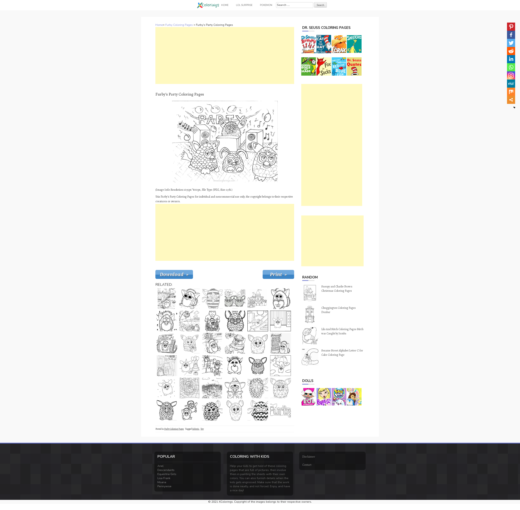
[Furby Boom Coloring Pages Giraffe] (235, 321)
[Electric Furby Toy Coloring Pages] (235, 410)
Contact (306, 465)
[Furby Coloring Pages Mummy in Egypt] (212, 343)
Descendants (165, 470)
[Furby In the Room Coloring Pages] (280, 321)
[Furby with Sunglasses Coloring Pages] (189, 298)
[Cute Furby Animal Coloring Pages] (167, 410)
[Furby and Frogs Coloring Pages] (212, 388)
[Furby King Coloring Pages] (258, 298)
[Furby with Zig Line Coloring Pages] (258, 410)
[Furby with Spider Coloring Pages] (235, 343)
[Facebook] (511, 35)
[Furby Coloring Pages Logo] (280, 410)
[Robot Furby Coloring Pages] (280, 388)
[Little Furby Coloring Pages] (167, 388)
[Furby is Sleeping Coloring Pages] (167, 298)
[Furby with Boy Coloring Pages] (212, 321)
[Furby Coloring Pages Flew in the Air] (189, 321)
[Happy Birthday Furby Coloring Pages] (189, 365)
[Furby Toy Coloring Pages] (258, 365)
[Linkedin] (511, 59)
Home (159, 25)
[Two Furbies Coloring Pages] (189, 410)
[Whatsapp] (511, 67)
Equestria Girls (166, 474)
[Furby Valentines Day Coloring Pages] (280, 298)
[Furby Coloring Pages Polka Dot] (258, 343)
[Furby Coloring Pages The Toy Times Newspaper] (167, 343)
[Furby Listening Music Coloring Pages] (212, 365)
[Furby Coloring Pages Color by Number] (189, 388)
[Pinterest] (511, 27)
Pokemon (266, 5)
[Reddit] (511, 51)
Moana (161, 482)
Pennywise (164, 486)
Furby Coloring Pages (179, 25)
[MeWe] (511, 83)
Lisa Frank (163, 478)
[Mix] (511, 92)
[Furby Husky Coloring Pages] (235, 365)
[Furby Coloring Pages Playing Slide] (258, 321)
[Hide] (514, 107)
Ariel (160, 466)
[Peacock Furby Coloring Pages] (212, 410)
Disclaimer (308, 457)
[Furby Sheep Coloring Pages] (235, 298)
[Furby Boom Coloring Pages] (258, 388)
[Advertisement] (224, 55)
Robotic (195, 429)
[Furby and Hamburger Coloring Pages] (280, 343)
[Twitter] (511, 43)
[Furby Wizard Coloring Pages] (235, 388)
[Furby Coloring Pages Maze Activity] (167, 365)
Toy (202, 429)
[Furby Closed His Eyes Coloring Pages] (167, 321)
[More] (511, 100)
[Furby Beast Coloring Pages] (212, 298)
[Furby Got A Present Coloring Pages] (189, 343)
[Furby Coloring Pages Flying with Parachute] (280, 365)
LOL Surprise (244, 5)
